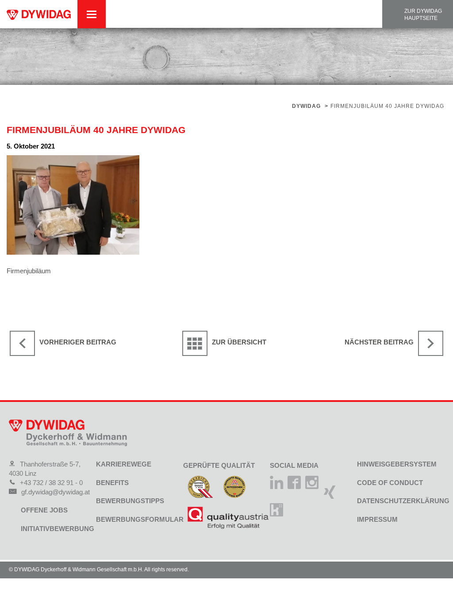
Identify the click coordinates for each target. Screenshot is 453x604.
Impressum (377, 519)
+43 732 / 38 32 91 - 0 (51, 482)
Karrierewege (123, 464)
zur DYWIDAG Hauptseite (423, 14)
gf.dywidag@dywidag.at (55, 492)
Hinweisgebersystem (397, 464)
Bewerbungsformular (140, 519)
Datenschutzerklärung (403, 501)
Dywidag (306, 106)
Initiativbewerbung (57, 528)
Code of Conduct (390, 482)
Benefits (112, 482)
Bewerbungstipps (130, 501)
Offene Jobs (44, 510)
